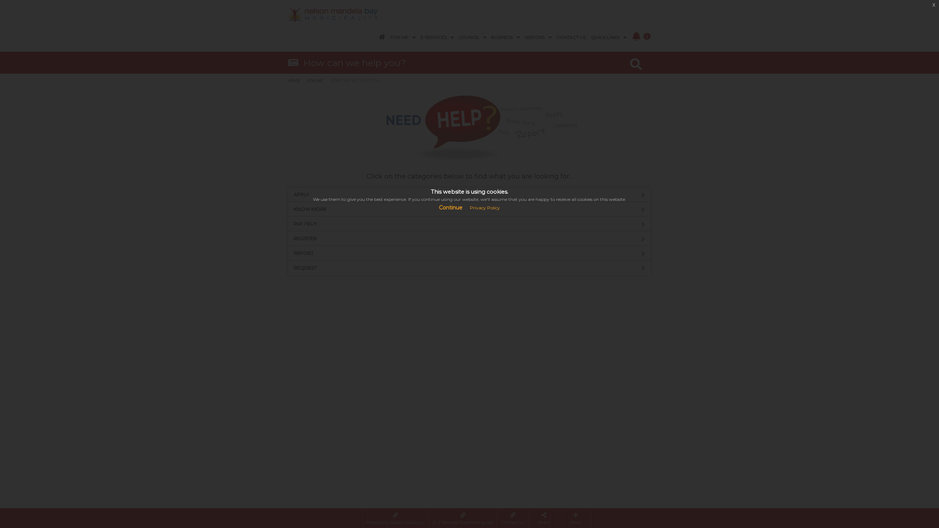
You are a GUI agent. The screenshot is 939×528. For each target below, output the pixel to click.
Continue (451, 207)
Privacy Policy (485, 207)
